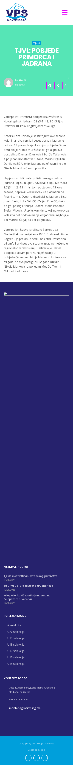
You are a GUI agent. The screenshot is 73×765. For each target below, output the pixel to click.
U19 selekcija (15, 638)
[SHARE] (65, 85)
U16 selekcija (15, 657)
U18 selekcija (15, 644)
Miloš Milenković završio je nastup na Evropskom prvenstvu (27, 597)
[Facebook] (49, 85)
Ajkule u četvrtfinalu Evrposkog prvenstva (30, 576)
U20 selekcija (15, 632)
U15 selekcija (15, 664)
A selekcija (14, 625)
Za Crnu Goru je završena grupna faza (28, 586)
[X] (57, 85)
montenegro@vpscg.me (25, 708)
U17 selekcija (15, 651)
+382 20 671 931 (18, 699)
